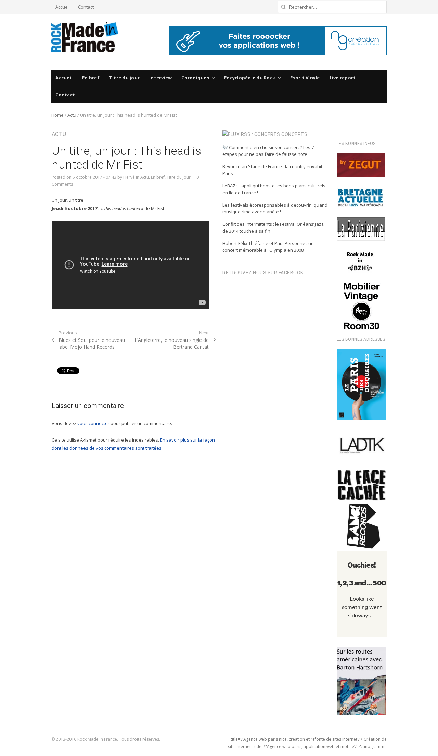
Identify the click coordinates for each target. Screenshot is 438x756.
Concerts (294, 134)
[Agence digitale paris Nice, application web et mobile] (278, 40)
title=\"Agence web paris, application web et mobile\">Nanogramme (320, 746)
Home (57, 115)
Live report (343, 78)
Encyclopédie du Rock (249, 78)
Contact (86, 7)
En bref (91, 78)
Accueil (62, 7)
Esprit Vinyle (305, 78)
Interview (160, 78)
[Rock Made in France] (84, 37)
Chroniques (195, 78)
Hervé (129, 177)
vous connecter (93, 423)
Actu (71, 115)
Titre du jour (124, 78)
